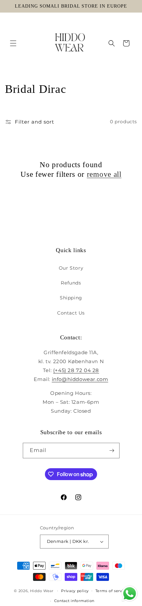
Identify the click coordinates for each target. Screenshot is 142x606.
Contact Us (71, 313)
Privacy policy (75, 590)
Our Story (71, 268)
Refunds (71, 283)
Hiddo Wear (41, 590)
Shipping (71, 298)
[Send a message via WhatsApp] (130, 594)
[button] (13, 43)
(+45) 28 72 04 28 (76, 370)
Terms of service (111, 590)
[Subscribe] (112, 450)
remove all (104, 174)
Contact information (74, 600)
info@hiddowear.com (80, 379)
